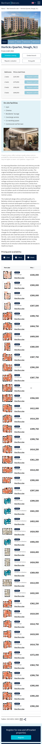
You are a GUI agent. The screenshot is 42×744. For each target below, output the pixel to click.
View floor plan (19, 278)
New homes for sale (13, 8)
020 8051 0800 (13, 719)
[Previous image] (6, 139)
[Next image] (35, 139)
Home (3, 8)
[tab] (4, 42)
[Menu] (39, 3)
